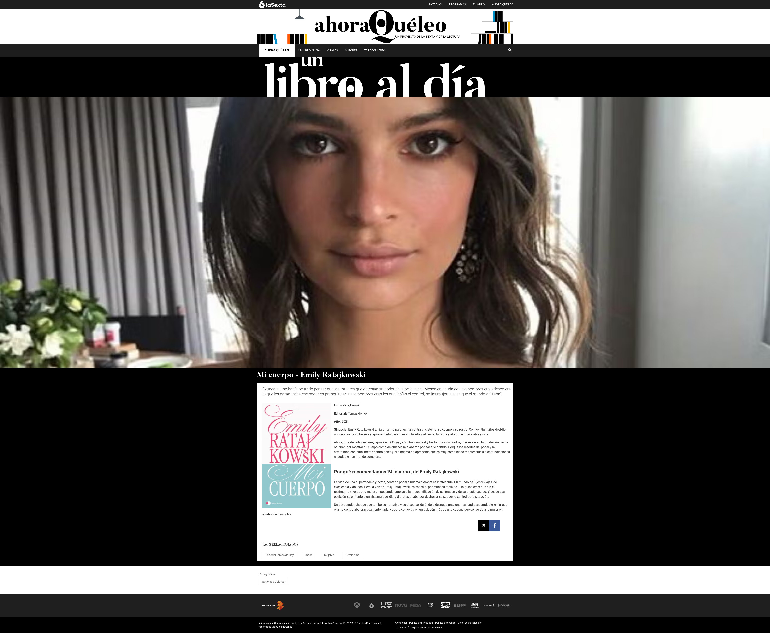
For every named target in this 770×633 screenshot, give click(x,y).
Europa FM (460, 605)
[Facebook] (494, 525)
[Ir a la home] (385, 26)
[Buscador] (509, 50)
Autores (351, 50)
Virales (332, 50)
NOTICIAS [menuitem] (435, 4)
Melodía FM (475, 605)
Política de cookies (445, 622)
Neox (386, 605)
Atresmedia (273, 605)
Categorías (267, 574)
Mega (416, 605)
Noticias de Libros (273, 581)
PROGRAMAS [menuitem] (457, 4)
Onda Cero (445, 605)
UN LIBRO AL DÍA (309, 50)
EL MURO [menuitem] (479, 4)
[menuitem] (309, 50)
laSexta (372, 605)
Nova (401, 605)
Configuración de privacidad (410, 627)
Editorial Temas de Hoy (279, 555)
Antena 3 (357, 605)
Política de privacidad (421, 622)
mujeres (329, 555)
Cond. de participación (470, 622)
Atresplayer (490, 605)
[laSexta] (272, 7)
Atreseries (431, 605)
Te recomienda (375, 50)
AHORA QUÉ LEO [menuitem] (502, 4)
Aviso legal (401, 622)
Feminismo (352, 555)
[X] (483, 525)
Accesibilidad (435, 627)
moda (309, 555)
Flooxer (504, 605)
